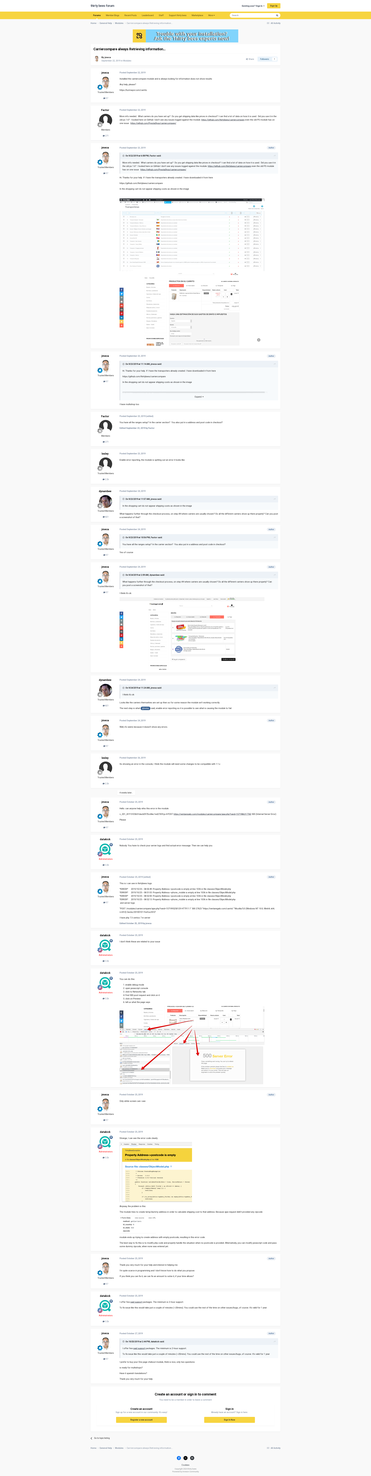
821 (107, 517)
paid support (136, 1302)
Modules (127, 60)
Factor (105, 110)
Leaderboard (148, 15)
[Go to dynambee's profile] (105, 501)
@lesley (145, 708)
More (210, 15)
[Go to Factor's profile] (105, 120)
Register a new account (141, 1420)
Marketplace (197, 15)
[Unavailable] (192, 1045)
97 (106, 98)
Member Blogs (112, 15)
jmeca (108, 57)
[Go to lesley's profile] (105, 464)
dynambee (105, 491)
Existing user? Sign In (252, 6)
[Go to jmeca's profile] (96, 59)
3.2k (107, 865)
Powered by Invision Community (185, 1471)
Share (251, 59)
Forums (97, 15)
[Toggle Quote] (123, 156)
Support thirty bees (178, 15)
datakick (105, 839)
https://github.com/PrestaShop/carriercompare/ (153, 123)
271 (107, 136)
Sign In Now (229, 1420)
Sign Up (273, 6)
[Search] (277, 15)
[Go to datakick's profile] (105, 849)
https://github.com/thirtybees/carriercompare (222, 119)
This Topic (266, 15)
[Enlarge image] (156, 1172)
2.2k (107, 479)
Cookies (185, 1465)
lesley (105, 453)
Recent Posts (130, 15)
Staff (161, 15)
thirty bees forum (102, 6)
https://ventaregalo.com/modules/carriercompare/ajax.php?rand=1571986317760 (212, 814)
